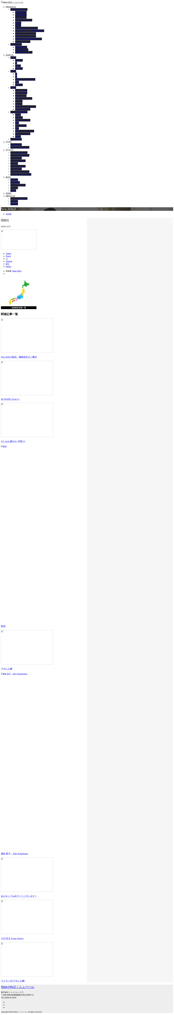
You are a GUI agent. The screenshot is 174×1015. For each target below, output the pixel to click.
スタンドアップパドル (19, 171)
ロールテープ (16, 44)
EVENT (8, 193)
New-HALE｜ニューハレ (18, 987)
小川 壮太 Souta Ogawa (12, 938)
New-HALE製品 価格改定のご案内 (19, 357)
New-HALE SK (21, 47)
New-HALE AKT (21, 49)
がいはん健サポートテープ (26, 28)
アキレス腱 (6, 668)
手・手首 (19, 60)
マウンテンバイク (18, 166)
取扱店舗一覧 (16, 144)
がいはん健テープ (22, 109)
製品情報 (14, 179)
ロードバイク (16, 169)
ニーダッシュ (21, 17)
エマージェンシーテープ (25, 106)
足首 (17, 82)
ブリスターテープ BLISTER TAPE (29, 30)
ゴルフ (18, 114)
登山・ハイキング (22, 133)
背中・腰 (19, 68)
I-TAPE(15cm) (21, 14)
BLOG (8, 177)
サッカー (19, 117)
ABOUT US (10, 196)
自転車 (18, 136)
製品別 (13, 87)
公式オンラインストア (19, 147)
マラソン (14, 163)
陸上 (17, 128)
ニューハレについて (18, 198)
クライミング (16, 158)
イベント (14, 188)
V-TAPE (18, 23)
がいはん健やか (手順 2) (13, 441)
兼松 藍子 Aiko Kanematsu (14, 853)
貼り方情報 (15, 182)
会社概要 (14, 204)
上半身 (13, 57)
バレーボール (21, 125)
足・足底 (19, 85)
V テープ (18, 101)
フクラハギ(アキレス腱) (13, 981)
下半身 (13, 71)
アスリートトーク (18, 185)
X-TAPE (18, 25)
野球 (17, 123)
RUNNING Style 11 (10, 399)
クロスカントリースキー (20, 174)
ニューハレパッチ (22, 41)
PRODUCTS (11, 7)
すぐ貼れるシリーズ (18, 9)
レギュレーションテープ (25, 36)
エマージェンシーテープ (25, 33)
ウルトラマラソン (18, 160)
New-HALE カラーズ (23, 52)
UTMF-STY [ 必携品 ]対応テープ (28, 39)
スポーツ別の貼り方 (18, 112)
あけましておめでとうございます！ (19, 896)
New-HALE (17, 271)
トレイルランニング (18, 152)
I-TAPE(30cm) (21, 12)
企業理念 (14, 201)
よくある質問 (16, 139)
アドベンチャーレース (19, 155)
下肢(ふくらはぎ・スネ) (25, 79)
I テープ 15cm (21, 93)
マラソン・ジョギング (24, 131)
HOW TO (9, 55)
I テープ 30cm (21, 90)
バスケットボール (22, 120)
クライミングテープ (23, 20)
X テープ (18, 104)
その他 (13, 190)
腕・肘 (18, 65)
